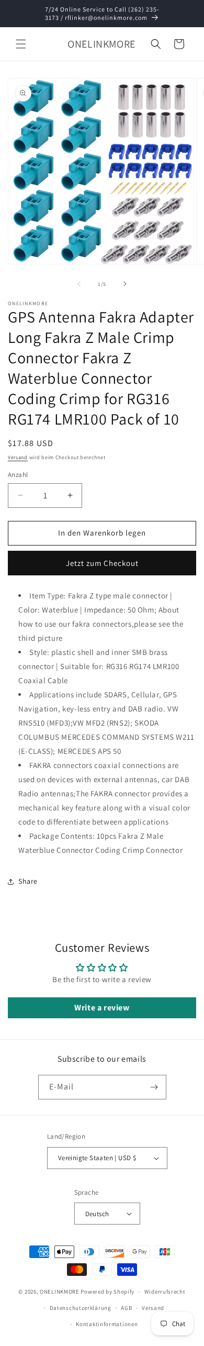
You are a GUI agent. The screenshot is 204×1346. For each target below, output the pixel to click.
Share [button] (28, 881)
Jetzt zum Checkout (102, 563)
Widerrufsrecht (165, 1291)
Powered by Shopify (107, 1291)
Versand (18, 457)
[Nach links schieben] (78, 283)
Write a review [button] (101, 1007)
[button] (20, 43)
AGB (126, 1307)
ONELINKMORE (60, 1291)
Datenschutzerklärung (80, 1307)
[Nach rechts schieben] (125, 283)
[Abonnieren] (154, 1087)
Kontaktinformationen (107, 1324)
